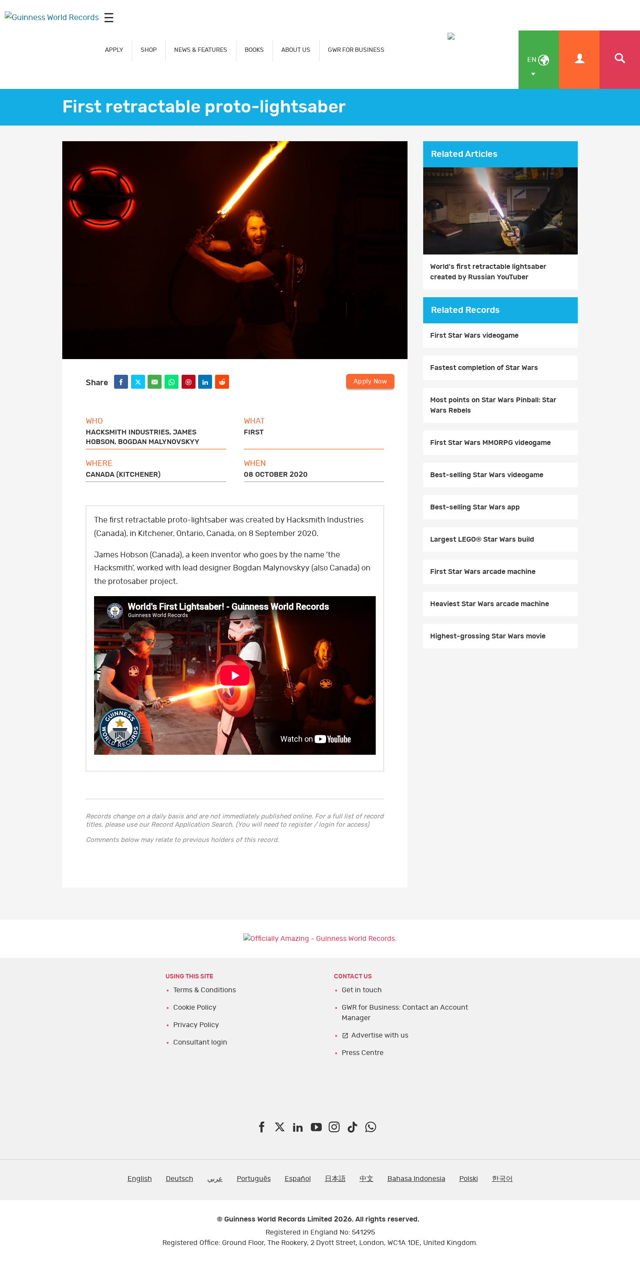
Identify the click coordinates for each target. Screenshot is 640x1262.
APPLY (114, 50)
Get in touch (362, 990)
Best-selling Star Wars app (475, 507)
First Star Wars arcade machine (483, 571)
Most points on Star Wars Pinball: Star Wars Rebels (493, 405)
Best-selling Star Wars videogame (486, 475)
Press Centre (363, 1052)
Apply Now (370, 381)
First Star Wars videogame (474, 335)
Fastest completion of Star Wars (484, 367)
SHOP (149, 50)
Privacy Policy (196, 1024)
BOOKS (254, 50)
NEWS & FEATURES (200, 50)
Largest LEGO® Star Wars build (482, 539)
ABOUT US (295, 50)
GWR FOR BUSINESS (356, 50)
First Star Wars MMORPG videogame (490, 442)
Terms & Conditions (204, 990)
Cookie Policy (194, 1007)
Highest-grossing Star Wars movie (488, 636)
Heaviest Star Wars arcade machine (489, 603)
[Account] (579, 60)
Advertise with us (379, 1035)
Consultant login (200, 1042)
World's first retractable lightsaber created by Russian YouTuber (488, 272)
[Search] (620, 60)
